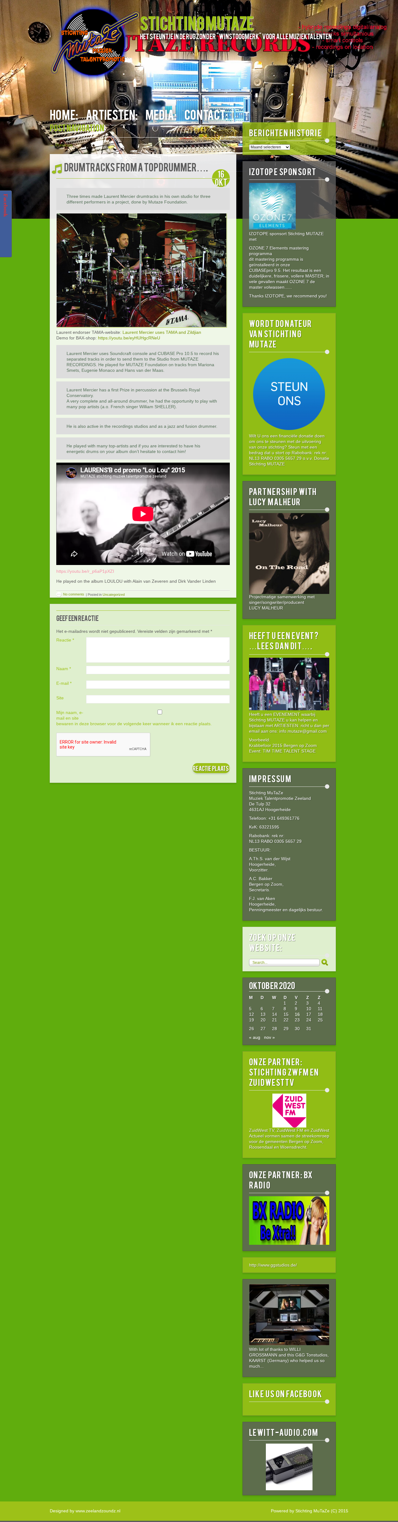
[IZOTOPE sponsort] (272, 228)
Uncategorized (114, 594)
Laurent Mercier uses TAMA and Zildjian (162, 332)
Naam (63, 668)
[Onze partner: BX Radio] (289, 1243)
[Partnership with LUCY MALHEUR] (289, 553)
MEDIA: (161, 114)
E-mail (64, 683)
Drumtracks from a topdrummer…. (136, 167)
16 (297, 1014)
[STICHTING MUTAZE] (95, 45)
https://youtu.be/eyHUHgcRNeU (129, 337)
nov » (269, 1037)
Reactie (65, 639)
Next (229, 144)
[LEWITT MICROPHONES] (289, 1467)
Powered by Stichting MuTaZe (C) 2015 (309, 1510)
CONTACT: (206, 114)
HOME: (64, 114)
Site (60, 697)
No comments (73, 594)
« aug (254, 1037)
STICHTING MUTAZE (197, 22)
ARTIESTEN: (112, 114)
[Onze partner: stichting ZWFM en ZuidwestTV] (289, 1110)
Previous (61, 144)
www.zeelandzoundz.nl (98, 1510)
